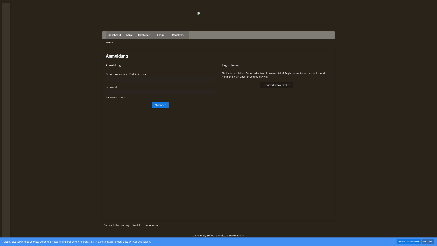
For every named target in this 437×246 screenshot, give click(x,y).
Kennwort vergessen (115, 97)
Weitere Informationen (408, 241)
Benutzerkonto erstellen (276, 85)
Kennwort (111, 87)
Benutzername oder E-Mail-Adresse (126, 74)
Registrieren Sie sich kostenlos (302, 73)
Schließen (427, 241)
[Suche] (6, 7)
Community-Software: (218, 235)
